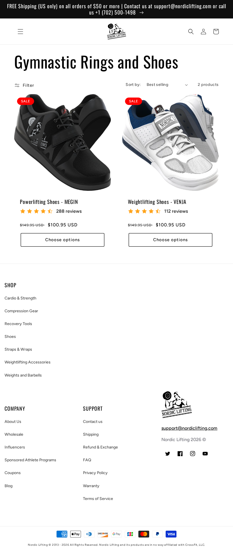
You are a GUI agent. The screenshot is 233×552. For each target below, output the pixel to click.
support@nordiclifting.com (189, 428)
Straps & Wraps (18, 349)
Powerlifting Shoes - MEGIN (49, 202)
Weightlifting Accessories (28, 362)
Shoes (10, 336)
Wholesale (14, 434)
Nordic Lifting (38, 545)
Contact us (93, 421)
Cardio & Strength (20, 298)
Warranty (91, 485)
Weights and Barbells (23, 375)
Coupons (13, 472)
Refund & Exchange (100, 447)
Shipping (91, 434)
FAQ (87, 460)
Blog (9, 485)
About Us (13, 421)
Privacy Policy (95, 472)
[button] (20, 31)
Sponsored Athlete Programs (30, 460)
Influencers (15, 447)
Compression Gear (21, 311)
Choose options (62, 239)
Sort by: (133, 84)
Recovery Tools (18, 323)
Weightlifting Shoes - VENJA (157, 202)
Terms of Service (98, 498)
